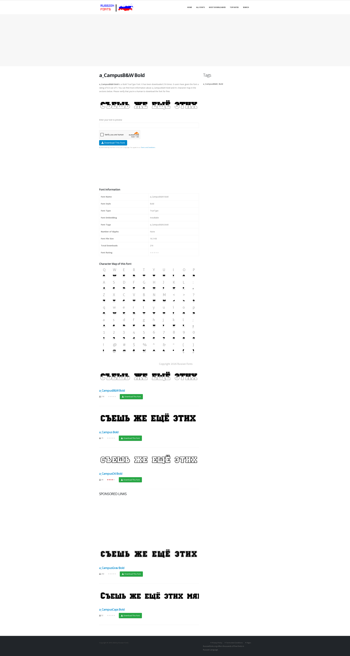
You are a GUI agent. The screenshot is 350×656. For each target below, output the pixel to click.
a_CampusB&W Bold (112, 390)
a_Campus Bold (108, 432)
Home (189, 7)
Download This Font (114, 142)
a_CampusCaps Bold (112, 609)
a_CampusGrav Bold (111, 568)
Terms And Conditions (234, 643)
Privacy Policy (217, 643)
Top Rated (234, 7)
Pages (249, 643)
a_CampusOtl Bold (110, 474)
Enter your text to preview (110, 120)
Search (246, 7)
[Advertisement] (175, 40)
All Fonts (200, 7)
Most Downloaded (217, 7)
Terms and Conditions (148, 147)
